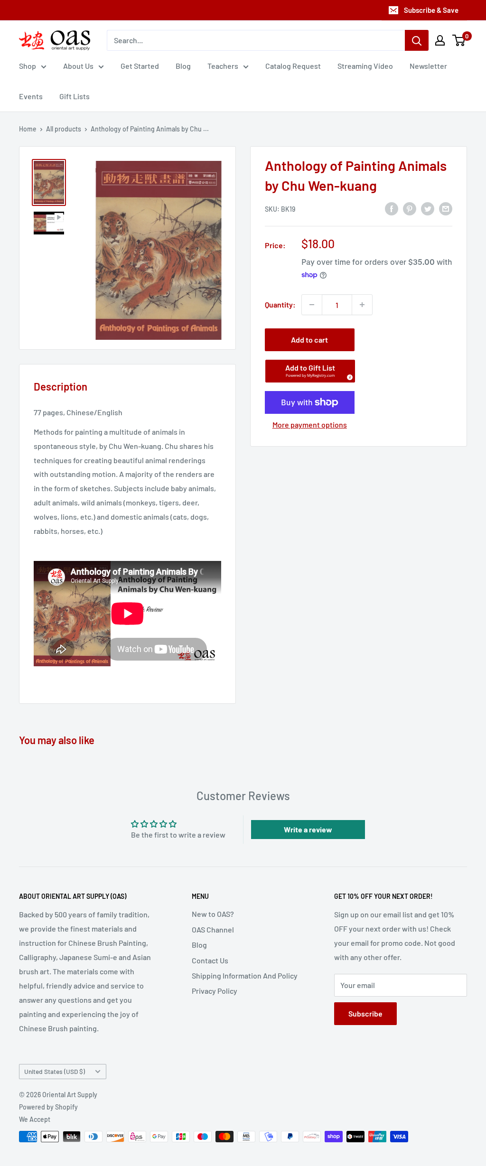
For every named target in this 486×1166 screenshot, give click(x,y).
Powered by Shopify (48, 1107)
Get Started (140, 65)
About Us (78, 65)
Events (31, 96)
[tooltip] (348, 376)
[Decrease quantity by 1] (312, 305)
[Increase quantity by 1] (362, 305)
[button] (310, 371)
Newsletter (428, 65)
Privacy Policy (214, 990)
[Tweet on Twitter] (427, 208)
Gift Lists (74, 96)
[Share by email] (445, 208)
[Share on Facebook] (391, 208)
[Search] (417, 40)
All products (63, 129)
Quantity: (280, 304)
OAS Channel (213, 929)
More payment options (309, 424)
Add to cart (309, 339)
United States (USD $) (54, 1071)
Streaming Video (365, 65)
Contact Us (210, 960)
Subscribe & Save (431, 10)
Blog (183, 65)
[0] (459, 40)
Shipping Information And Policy (245, 975)
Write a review (308, 829)
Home (28, 129)
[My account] (440, 40)
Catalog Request (293, 65)
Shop (27, 65)
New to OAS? (213, 913)
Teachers (222, 65)
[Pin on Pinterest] (409, 208)
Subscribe (365, 1013)
